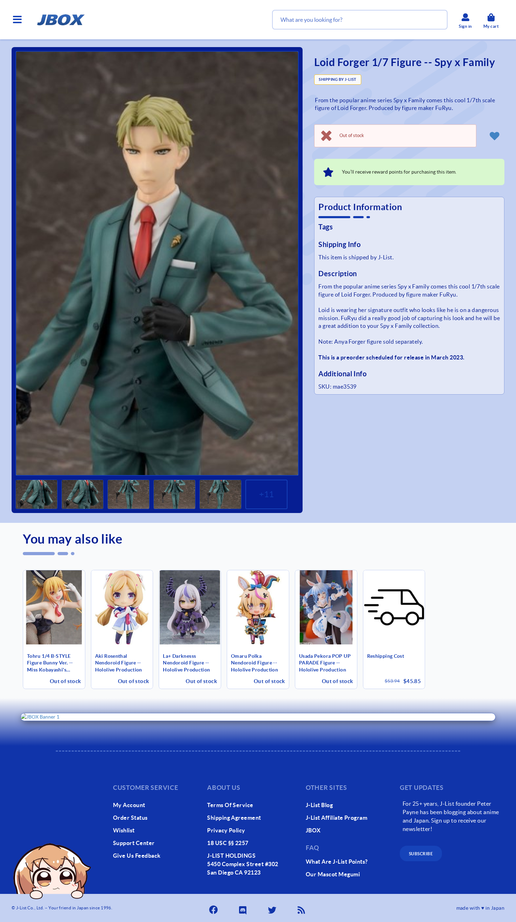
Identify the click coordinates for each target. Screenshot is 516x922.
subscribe (421, 853)
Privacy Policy (226, 830)
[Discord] (244, 908)
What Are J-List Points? (337, 861)
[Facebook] (214, 908)
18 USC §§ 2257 (228, 843)
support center (134, 843)
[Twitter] (273, 908)
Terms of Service (230, 805)
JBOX (313, 830)
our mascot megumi (333, 874)
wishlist (124, 830)
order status (130, 817)
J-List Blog (319, 805)
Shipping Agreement (234, 817)
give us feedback (137, 855)
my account (129, 805)
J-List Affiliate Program (337, 817)
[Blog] (302, 908)
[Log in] (494, 135)
